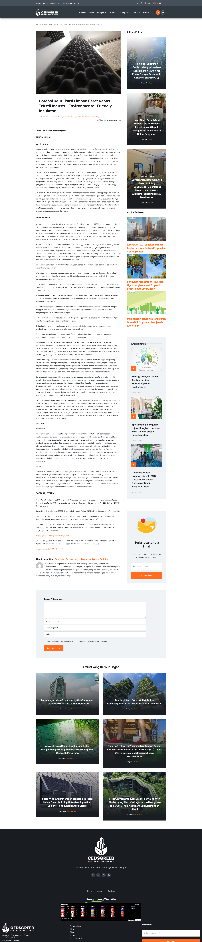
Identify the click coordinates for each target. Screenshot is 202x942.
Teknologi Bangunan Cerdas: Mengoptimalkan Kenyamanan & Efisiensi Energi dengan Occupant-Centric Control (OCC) (146, 70)
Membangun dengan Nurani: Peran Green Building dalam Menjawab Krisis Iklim (146, 322)
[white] (101, 838)
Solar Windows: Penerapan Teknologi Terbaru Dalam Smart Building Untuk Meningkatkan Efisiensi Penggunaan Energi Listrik (67, 802)
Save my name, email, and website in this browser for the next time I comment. (77, 641)
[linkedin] (98, 875)
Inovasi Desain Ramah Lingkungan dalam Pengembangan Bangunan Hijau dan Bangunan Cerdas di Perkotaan (67, 749)
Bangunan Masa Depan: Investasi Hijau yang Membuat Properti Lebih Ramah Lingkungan (145, 285)
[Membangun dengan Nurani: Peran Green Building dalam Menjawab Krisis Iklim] (146, 303)
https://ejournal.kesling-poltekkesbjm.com (52, 535)
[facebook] (134, 3)
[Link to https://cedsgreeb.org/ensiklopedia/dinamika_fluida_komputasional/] (133, 464)
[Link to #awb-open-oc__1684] (163, 12)
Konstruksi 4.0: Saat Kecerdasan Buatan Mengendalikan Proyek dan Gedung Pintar (146, 248)
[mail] (104, 875)
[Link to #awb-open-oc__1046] (158, 12)
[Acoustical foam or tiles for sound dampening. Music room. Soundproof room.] (78, 31)
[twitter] (137, 3)
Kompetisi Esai (71, 709)
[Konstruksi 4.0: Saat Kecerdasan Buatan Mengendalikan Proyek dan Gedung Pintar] (146, 229)
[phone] (109, 875)
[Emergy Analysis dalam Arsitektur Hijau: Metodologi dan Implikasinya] (146, 349)
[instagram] (141, 3)
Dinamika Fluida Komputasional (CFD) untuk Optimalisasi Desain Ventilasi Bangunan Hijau (144, 479)
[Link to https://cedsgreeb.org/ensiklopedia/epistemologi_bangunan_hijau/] (133, 416)
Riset (150, 83)
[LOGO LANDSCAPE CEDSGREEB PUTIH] (47, 10)
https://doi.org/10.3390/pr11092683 (50, 549)
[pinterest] (145, 3)
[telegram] (149, 3)
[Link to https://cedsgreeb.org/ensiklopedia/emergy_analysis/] (133, 368)
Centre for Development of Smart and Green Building (81, 117)
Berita (151, 202)
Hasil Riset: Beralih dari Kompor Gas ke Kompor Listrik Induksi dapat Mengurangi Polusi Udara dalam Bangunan (147, 127)
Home (38, 24)
